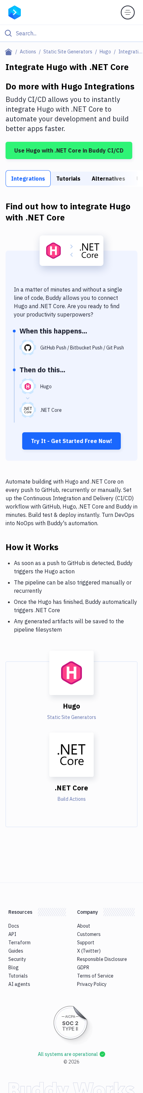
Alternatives (108, 178)
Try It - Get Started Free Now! (71, 440)
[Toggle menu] (128, 12)
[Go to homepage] (14, 11)
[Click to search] (71, 33)
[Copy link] (66, 546)
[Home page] (10, 51)
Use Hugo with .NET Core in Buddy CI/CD (69, 150)
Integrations (28, 178)
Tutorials (68, 178)
